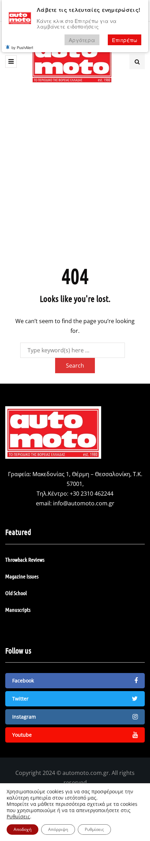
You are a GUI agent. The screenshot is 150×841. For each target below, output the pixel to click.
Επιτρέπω (124, 39)
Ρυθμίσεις (18, 817)
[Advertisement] (75, 176)
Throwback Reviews (24, 559)
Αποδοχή (22, 829)
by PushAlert (22, 47)
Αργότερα (82, 39)
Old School (16, 593)
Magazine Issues (21, 576)
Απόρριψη (58, 829)
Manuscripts (17, 609)
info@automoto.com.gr (83, 503)
